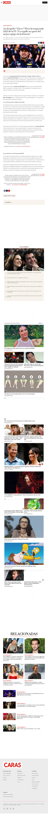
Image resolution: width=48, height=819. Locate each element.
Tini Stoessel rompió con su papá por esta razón (17, 277)
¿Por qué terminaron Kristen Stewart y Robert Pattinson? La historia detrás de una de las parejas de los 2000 (24, 273)
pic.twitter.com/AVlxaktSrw (22, 146)
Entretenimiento (7, 25)
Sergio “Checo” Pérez (9, 195)
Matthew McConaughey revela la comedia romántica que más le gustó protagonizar (34, 684)
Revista (44, 2)
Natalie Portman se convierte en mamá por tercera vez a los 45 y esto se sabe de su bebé (12, 684)
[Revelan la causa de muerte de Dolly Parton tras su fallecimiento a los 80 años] (9, 693)
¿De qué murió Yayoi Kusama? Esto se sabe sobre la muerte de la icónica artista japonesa (24, 296)
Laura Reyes (13, 42)
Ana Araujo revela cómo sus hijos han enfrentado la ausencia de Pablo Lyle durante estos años (34, 658)
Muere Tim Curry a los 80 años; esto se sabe (28, 728)
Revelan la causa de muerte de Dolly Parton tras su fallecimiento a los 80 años (30, 694)
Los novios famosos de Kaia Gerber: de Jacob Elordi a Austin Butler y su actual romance (30, 705)
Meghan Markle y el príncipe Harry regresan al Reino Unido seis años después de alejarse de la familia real (24, 282)
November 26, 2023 (42, 136)
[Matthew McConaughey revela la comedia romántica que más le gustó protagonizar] (35, 671)
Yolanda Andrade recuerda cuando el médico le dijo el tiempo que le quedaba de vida (24, 287)
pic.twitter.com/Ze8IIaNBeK (19, 184)
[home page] (7, 2)
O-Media (34, 771)
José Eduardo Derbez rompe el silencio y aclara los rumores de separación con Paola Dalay (24, 292)
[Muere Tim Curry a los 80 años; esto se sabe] (9, 728)
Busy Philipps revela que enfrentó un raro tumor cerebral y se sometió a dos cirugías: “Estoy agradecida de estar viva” (13, 658)
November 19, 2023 (42, 175)
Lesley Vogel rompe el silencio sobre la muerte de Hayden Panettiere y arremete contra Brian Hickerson (30, 717)
